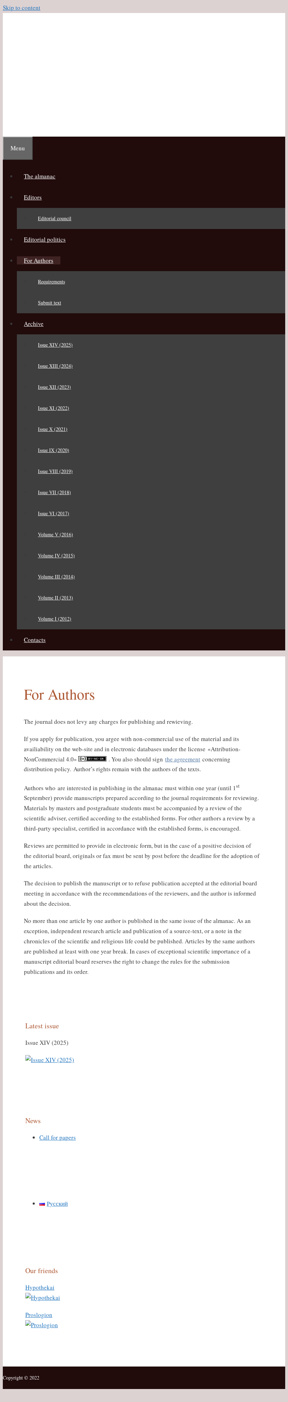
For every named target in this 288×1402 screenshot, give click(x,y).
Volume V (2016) (55, 534)
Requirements (51, 281)
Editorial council (54, 218)
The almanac (39, 176)
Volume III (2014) (56, 576)
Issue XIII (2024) (55, 365)
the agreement (182, 759)
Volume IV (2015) (56, 555)
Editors (33, 197)
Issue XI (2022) (53, 408)
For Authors (38, 260)
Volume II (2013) (55, 597)
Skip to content (21, 8)
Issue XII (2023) (54, 387)
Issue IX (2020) (53, 450)
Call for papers (57, 1137)
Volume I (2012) (54, 618)
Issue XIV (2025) (55, 344)
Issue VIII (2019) (55, 471)
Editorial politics (45, 239)
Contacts (35, 640)
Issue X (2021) (52, 429)
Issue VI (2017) (53, 513)
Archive (34, 324)
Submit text (49, 302)
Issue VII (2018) (54, 492)
